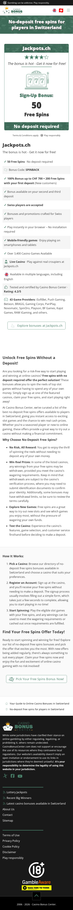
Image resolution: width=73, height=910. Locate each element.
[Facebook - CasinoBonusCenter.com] (12, 776)
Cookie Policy (11, 846)
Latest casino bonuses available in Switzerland (36, 803)
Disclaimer (9, 852)
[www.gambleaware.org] (36, 882)
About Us (8, 809)
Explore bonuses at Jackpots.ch (39, 326)
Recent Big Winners (18, 798)
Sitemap (8, 820)
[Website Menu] (61, 10)
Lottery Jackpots (16, 792)
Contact (8, 815)
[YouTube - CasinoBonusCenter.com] (20, 776)
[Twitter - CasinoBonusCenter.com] (5, 776)
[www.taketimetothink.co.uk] (36, 887)
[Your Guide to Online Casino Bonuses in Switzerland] (12, 10)
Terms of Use (11, 835)
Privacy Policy (11, 841)
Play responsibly (13, 858)
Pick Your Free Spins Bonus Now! (39, 679)
